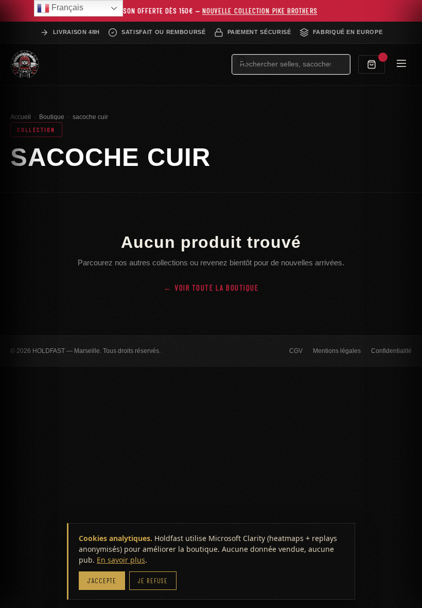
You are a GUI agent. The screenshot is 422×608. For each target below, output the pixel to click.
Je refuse (152, 581)
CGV (296, 350)
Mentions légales (337, 350)
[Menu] (401, 64)
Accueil (20, 117)
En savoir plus (121, 560)
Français (66, 7)
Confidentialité (391, 350)
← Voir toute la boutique (211, 287)
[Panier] (371, 64)
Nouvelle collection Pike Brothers (260, 10)
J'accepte (101, 581)
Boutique (51, 117)
